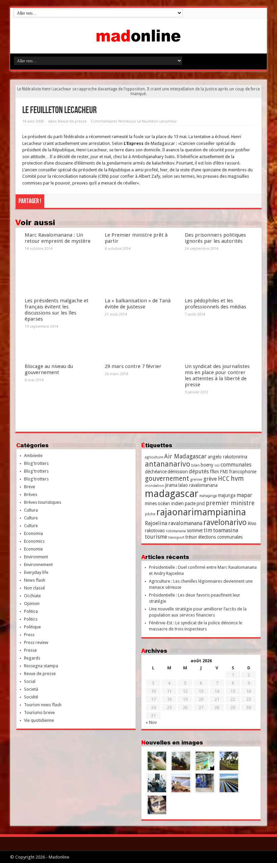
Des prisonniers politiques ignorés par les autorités (215, 238)
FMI (224, 471)
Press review (36, 642)
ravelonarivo (225, 522)
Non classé (34, 587)
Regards (32, 658)
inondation (154, 485)
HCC (224, 478)
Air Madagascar (185, 456)
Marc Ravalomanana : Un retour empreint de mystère (58, 238)
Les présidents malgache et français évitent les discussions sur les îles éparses (57, 310)
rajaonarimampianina (201, 512)
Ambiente (33, 455)
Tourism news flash (42, 704)
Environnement (38, 564)
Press (29, 634)
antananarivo (167, 464)
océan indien (171, 503)
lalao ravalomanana (198, 485)
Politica (31, 611)
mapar (244, 495)
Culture (31, 517)
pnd (201, 503)
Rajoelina (156, 523)
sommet (195, 530)
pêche (150, 514)
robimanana (176, 531)
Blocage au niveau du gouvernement (49, 369)
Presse (30, 650)
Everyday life (36, 572)
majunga (226, 495)
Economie (33, 549)
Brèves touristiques (42, 502)
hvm (237, 478)
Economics (34, 541)
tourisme (156, 537)
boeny (207, 465)
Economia (33, 533)
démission (178, 471)
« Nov (151, 722)
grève (210, 479)
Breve (29, 486)
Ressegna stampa (41, 665)
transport (176, 537)
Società (31, 689)
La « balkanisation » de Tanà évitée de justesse (138, 304)
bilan (195, 465)
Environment (36, 556)
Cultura (31, 510)
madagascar (171, 493)
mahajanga (208, 496)
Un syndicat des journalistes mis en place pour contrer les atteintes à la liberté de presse (217, 375)
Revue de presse (72, 121)
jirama (171, 485)
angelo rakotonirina (227, 456)
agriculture (154, 457)
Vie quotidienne (39, 720)
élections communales (220, 537)
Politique (32, 626)
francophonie (242, 471)
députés (199, 471)
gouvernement (167, 478)
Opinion (32, 603)
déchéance (156, 471)
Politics (30, 619)
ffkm (214, 471)
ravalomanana (185, 523)
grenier (196, 479)
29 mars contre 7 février (133, 366)
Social (29, 681)
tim (208, 530)
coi (217, 465)
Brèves (30, 494)
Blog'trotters (36, 463)
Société (31, 696)
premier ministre (230, 502)
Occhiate (32, 595)
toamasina (225, 530)
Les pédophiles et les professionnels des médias (215, 304)
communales (236, 464)
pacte (190, 503)
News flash (34, 580)
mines (151, 503)
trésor (191, 537)
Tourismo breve (39, 712)
